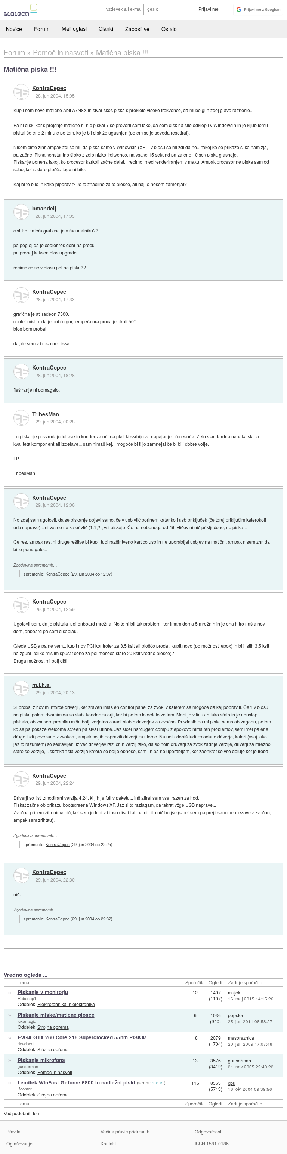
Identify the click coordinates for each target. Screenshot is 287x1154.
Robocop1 (27, 998)
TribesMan (45, 414)
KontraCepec (49, 88)
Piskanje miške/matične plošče (56, 1014)
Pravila (13, 1131)
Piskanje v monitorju (43, 992)
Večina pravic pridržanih (125, 1131)
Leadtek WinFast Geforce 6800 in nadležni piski (76, 1082)
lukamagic (27, 1021)
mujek (234, 992)
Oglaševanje (19, 1143)
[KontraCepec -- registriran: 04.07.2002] (21, 92)
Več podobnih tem (22, 1113)
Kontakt (108, 1143)
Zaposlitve (137, 29)
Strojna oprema (53, 1027)
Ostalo (169, 29)
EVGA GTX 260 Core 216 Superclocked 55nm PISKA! (82, 1037)
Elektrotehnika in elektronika (66, 1004)
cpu (231, 1083)
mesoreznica (241, 1037)
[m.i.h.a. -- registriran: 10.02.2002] (21, 688)
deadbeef (26, 1043)
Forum (42, 29)
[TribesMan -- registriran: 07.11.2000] (21, 418)
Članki (106, 28)
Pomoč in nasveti (54, 1072)
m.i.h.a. (41, 685)
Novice (14, 29)
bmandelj (44, 208)
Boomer (25, 1089)
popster (235, 1015)
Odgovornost (208, 1131)
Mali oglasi (74, 28)
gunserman (28, 1066)
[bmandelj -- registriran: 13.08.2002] (21, 212)
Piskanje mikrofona (41, 1060)
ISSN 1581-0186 (212, 1143)
